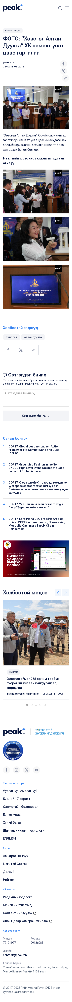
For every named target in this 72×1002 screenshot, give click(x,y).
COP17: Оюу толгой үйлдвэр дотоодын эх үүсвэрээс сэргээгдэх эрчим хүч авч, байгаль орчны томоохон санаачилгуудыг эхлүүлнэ (38, 487)
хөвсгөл (11, 337)
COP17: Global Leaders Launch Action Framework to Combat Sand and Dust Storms (34, 450)
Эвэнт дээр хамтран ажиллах (26, 921)
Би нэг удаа (12, 815)
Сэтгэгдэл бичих (34, 415)
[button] (60, 8)
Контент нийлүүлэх (18, 913)
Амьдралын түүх (15, 856)
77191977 (9, 942)
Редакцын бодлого (18, 897)
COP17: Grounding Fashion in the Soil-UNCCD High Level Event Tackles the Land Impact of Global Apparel (36, 468)
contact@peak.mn (15, 955)
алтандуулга (33, 337)
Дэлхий (8, 872)
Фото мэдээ (12, 30)
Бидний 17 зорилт (16, 799)
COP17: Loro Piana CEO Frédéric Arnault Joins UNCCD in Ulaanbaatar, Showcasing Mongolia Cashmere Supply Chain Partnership (37, 523)
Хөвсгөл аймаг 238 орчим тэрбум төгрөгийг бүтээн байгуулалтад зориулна (33, 683)
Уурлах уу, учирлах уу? (20, 791)
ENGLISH (9, 838)
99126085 (37, 942)
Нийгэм (13, 672)
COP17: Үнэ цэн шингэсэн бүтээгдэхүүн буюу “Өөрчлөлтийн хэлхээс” (36, 506)
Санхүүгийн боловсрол (20, 807)
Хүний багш (12, 822)
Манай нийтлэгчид (17, 905)
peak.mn (8, 62)
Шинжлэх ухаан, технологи (23, 830)
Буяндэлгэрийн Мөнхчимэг (23, 694)
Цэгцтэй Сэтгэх (15, 864)
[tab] (27, 705)
